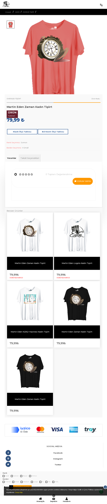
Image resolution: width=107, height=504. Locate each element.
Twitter (58, 465)
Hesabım (66, 501)
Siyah (7, 476)
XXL (49, 482)
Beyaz (25, 476)
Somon (16, 476)
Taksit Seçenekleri (29, 158)
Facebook (58, 453)
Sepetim (53, 499)
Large (36, 482)
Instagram (58, 459)
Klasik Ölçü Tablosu (22, 132)
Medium (26, 482)
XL (43, 482)
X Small (8, 482)
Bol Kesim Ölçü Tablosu (53, 132)
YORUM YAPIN (83, 181)
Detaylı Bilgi (18, 492)
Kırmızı (34, 476)
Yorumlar (11, 158)
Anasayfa (40, 501)
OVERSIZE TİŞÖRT (28, 12)
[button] (12, 55)
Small (17, 482)
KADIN (17, 12)
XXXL (56, 482)
